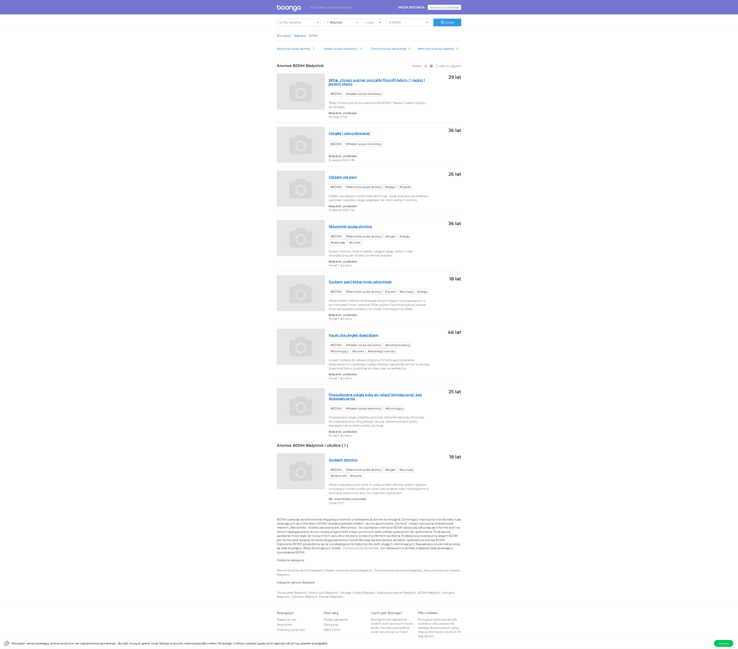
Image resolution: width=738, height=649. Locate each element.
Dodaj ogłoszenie (336, 619)
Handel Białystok (331, 596)
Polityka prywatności (291, 630)
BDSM (313, 35)
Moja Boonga (411, 7)
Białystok (300, 35)
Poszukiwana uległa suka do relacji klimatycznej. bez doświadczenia (375, 397)
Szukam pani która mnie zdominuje (360, 282)
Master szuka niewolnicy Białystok (348, 570)
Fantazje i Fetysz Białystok (357, 592)
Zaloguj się (331, 624)
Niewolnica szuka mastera (436, 49)
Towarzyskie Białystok (292, 592)
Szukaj (449, 22)
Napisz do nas (286, 619)
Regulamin (284, 624)
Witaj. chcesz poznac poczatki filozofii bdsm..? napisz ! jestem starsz (377, 82)
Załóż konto (332, 630)
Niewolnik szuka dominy (293, 49)
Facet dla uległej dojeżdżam (353, 335)
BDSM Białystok (429, 592)
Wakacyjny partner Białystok (397, 592)
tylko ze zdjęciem (450, 66)
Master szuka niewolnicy (340, 49)
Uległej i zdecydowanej (349, 133)
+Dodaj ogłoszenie (444, 7)
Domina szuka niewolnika (388, 49)
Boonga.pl (284, 35)
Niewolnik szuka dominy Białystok (300, 570)
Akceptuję (723, 643)
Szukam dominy (343, 460)
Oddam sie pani (343, 177)
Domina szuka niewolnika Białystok (398, 570)
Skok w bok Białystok (323, 592)
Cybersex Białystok (304, 596)
